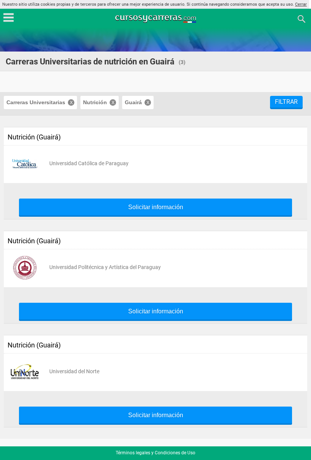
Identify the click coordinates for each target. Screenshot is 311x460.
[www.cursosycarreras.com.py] (156, 18)
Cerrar (301, 4)
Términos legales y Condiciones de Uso (155, 452)
